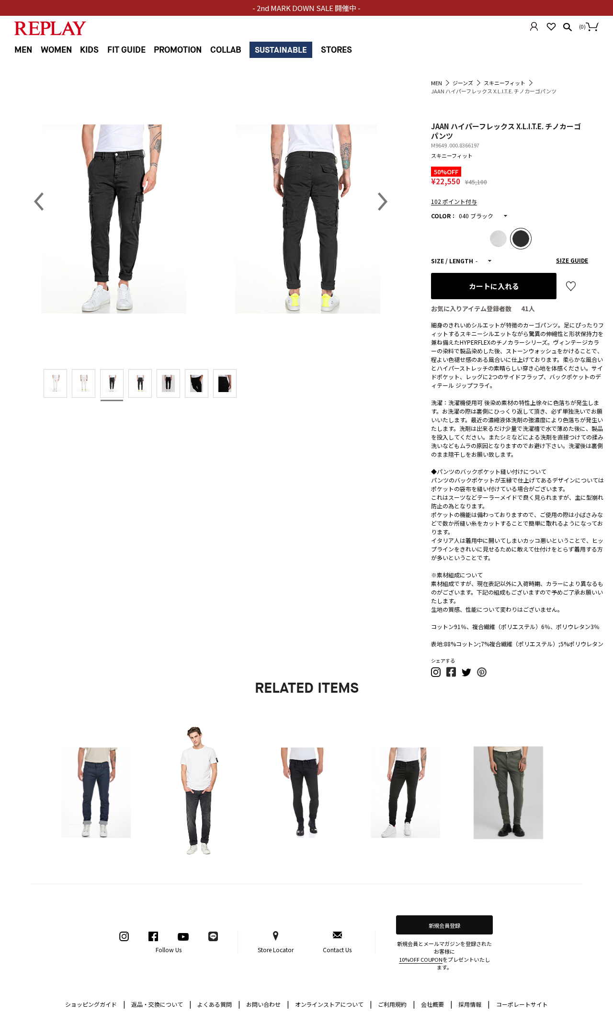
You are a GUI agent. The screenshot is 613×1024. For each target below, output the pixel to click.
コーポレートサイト (522, 1004)
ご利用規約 (396, 1004)
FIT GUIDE (126, 50)
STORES (336, 50)
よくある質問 (218, 1004)
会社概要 (437, 1004)
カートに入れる (494, 286)
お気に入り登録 (571, 286)
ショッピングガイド (95, 1004)
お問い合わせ (267, 1004)
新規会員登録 (444, 925)
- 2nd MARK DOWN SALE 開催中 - (306, 8)
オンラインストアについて (334, 1004)
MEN (23, 50)
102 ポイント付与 (454, 201)
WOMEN (56, 50)
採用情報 (469, 1004)
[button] (436, 674)
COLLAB (225, 50)
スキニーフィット (452, 155)
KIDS (89, 50)
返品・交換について (161, 1004)
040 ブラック (476, 216)
